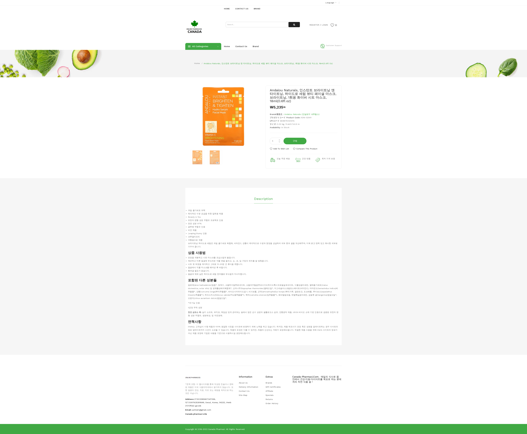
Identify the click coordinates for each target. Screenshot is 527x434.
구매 (295, 141)
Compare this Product (306, 149)
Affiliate (269, 391)
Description (263, 199)
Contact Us (244, 391)
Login (325, 25)
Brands (269, 383)
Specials (270, 395)
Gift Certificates (273, 387)
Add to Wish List (281, 149)
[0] (332, 25)
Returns (269, 399)
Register (314, 25)
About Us (243, 383)
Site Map (243, 395)
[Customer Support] (331, 48)
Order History (272, 403)
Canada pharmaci (216, 429)
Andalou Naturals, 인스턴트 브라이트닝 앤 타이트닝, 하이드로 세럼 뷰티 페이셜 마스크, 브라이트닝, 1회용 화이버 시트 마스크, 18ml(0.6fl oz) (268, 63)
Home (197, 63)
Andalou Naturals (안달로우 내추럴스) (301, 114)
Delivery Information (248, 387)
